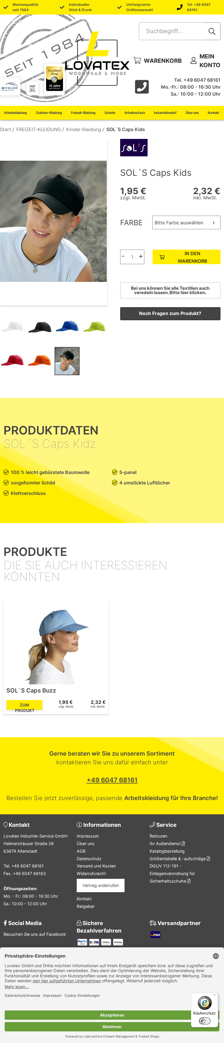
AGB (81, 851)
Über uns (192, 112)
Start (5, 129)
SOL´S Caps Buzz (31, 690)
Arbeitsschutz (134, 112)
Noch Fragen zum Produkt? (170, 313)
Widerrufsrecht (91, 873)
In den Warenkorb (192, 257)
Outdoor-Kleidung (49, 112)
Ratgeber (85, 906)
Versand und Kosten (96, 865)
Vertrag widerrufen (101, 885)
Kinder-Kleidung (83, 129)
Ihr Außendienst (166, 843)
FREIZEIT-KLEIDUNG (38, 129)
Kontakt (213, 112)
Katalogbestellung (167, 851)
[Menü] (214, 996)
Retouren (158, 835)
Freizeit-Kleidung (83, 112)
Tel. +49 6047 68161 (199, 7)
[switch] (205, 1020)
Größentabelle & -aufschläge (178, 858)
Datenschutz (89, 858)
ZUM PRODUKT (24, 706)
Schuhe (109, 112)
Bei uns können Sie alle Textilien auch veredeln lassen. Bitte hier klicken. (170, 290)
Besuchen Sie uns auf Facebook (35, 934)
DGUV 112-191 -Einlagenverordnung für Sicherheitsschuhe (172, 873)
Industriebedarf (165, 112)
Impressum (88, 835)
